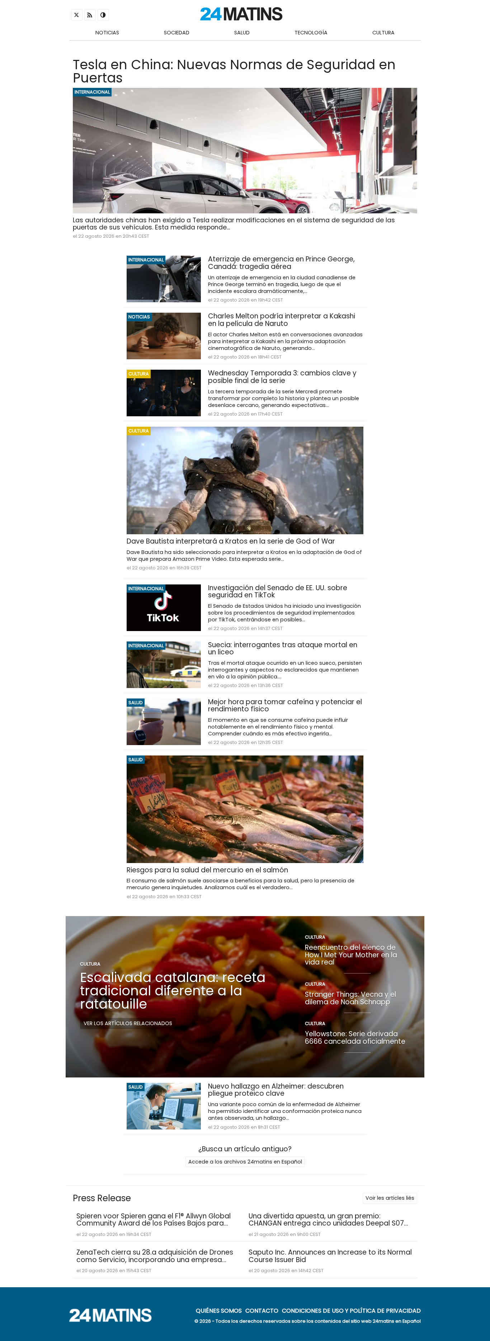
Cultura (383, 32)
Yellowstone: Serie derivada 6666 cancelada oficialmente (355, 1038)
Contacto (261, 1310)
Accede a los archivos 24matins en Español (245, 1161)
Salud (242, 32)
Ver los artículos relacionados (128, 1023)
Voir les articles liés (390, 1198)
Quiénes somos (219, 1310)
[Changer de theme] (103, 14)
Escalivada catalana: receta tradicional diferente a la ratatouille (172, 990)
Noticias (107, 32)
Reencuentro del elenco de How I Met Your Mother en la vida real (351, 955)
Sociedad (176, 32)
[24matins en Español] (114, 1320)
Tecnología (311, 32)
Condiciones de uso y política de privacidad (351, 1310)
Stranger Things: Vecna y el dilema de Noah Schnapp (350, 998)
